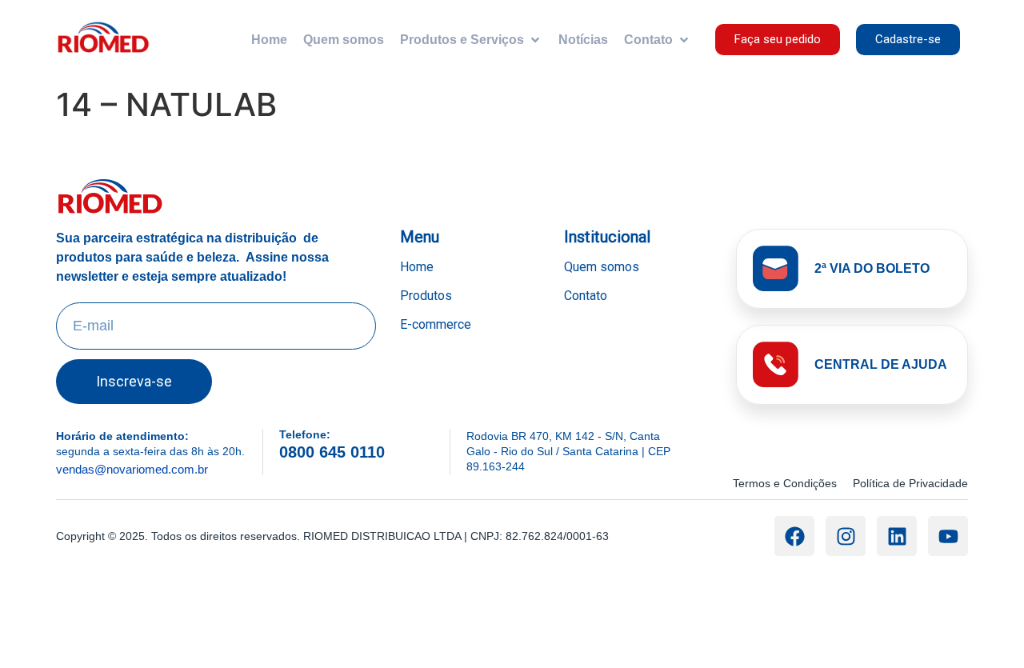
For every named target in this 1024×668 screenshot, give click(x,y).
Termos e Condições (785, 483)
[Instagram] (846, 536)
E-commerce (435, 324)
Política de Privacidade (910, 483)
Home (417, 266)
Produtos (426, 295)
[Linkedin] (897, 536)
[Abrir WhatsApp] (984, 627)
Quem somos (601, 266)
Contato (585, 295)
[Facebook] (794, 536)
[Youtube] (948, 536)
